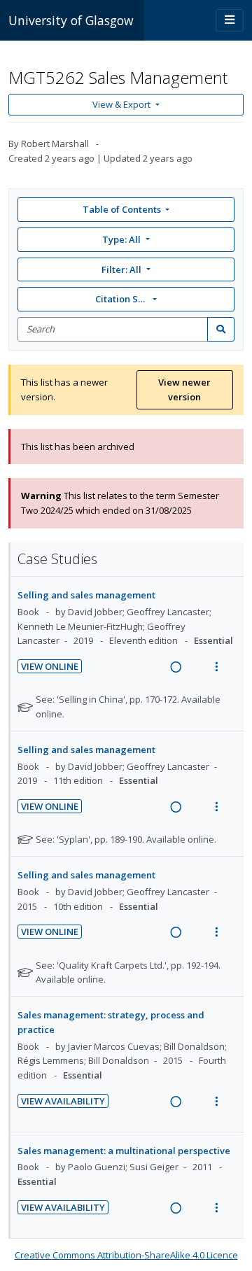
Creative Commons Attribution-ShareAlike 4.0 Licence (126, 1255)
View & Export (121, 104)
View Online (49, 666)
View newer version (184, 389)
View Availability (63, 1101)
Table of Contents (122, 209)
